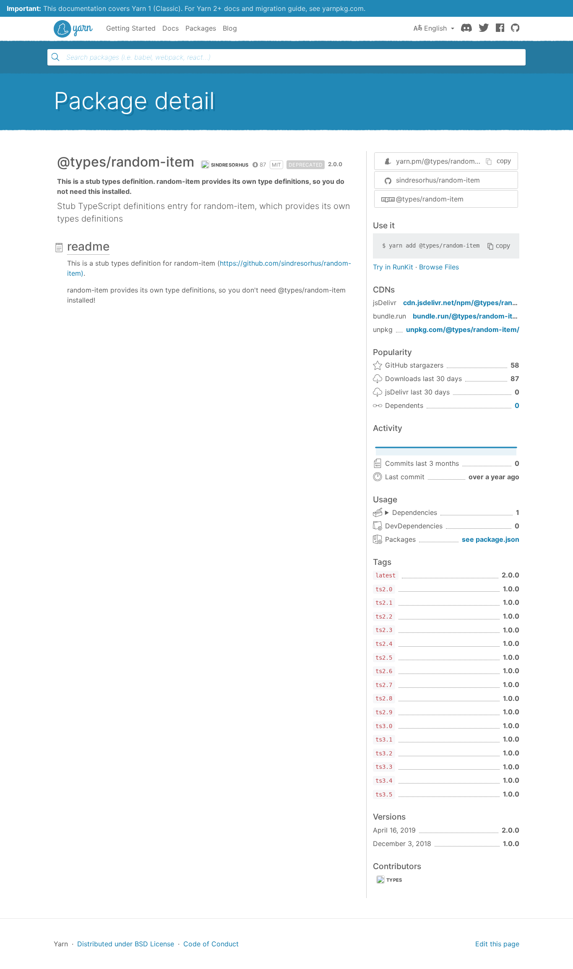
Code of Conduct (211, 944)
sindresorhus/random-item (438, 180)
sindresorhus (230, 165)
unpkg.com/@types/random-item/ (462, 329)
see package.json (490, 539)
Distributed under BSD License (125, 944)
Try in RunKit (393, 267)
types (394, 880)
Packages (200, 28)
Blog (230, 28)
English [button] (435, 28)
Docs (170, 28)
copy (504, 161)
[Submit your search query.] (55, 57)
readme (88, 246)
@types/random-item (430, 199)
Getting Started (131, 28)
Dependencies (414, 512)
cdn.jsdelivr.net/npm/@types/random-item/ (475, 302)
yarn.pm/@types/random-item (444, 161)
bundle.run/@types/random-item (468, 316)
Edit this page (497, 944)
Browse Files (439, 267)
